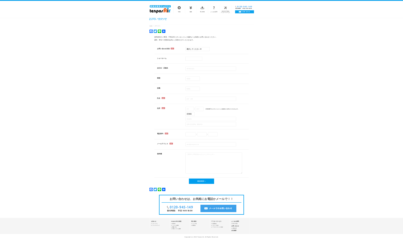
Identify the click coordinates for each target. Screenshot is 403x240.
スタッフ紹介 (215, 225)
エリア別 (194, 223)
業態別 (194, 225)
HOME (150, 25)
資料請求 (234, 228)
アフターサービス (216, 221)
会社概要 (233, 230)
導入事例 (202, 11)
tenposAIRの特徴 (176, 221)
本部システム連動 (176, 228)
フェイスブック (156, 225)
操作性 (173, 223)
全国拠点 (214, 223)
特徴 (179, 11)
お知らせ (153, 221)
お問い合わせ (235, 226)
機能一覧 (174, 227)
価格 (191, 11)
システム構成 (175, 225)
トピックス (155, 223)
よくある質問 (213, 11)
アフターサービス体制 (217, 227)
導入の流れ (235, 223)
